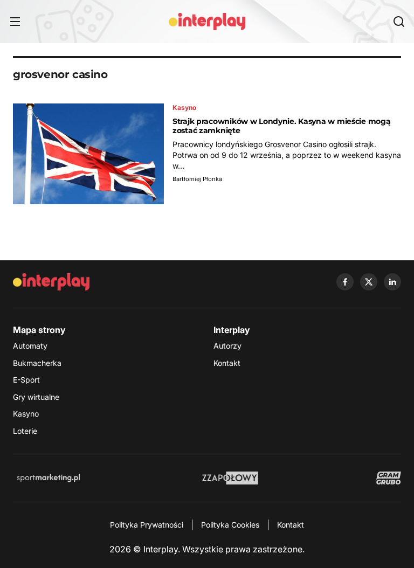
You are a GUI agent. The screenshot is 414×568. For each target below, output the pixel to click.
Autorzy (227, 345)
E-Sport (26, 379)
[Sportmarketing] (48, 478)
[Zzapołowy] (230, 478)
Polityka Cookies (230, 524)
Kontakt (226, 363)
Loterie (25, 430)
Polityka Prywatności (146, 524)
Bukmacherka (37, 363)
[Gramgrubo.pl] (388, 478)
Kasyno (26, 413)
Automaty (30, 345)
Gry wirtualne (36, 396)
